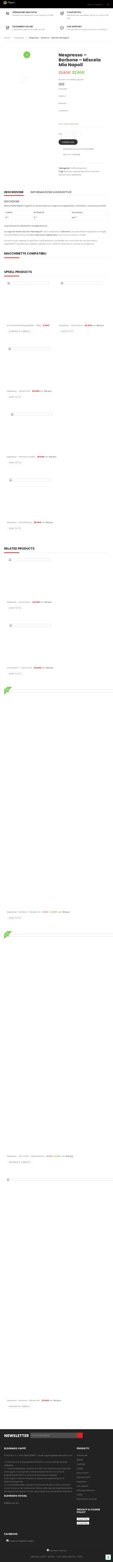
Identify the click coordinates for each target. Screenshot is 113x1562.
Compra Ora (68, 142)
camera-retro (28, 1503)
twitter (33, 1503)
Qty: (61, 134)
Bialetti (80, 1459)
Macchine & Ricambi (87, 1499)
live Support (74, 26)
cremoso (94, 171)
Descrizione (14, 192)
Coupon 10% (74, 12)
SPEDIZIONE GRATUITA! (24, 12)
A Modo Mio (82, 1455)
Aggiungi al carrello (19, 331)
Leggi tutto (67, 331)
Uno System (82, 1486)
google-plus (39, 1503)
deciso (62, 174)
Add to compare (71, 154)
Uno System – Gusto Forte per (30, 667)
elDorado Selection (86, 1490)
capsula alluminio (81, 171)
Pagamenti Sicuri (22, 26)
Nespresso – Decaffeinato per (30, 522)
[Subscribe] (80, 1435)
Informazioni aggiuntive (51, 192)
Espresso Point (83, 1477)
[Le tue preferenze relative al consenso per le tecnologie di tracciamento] (108, 1557)
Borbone (68, 171)
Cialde (80, 1468)
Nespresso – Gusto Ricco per (81, 325)
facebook (22, 1503)
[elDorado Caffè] (12, 2)
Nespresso (19, 37)
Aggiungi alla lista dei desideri (78, 149)
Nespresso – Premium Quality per (31, 456)
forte (68, 174)
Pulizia (80, 1494)
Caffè (73, 168)
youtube (49, 1503)
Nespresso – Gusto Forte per (29, 391)
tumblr (55, 1503)
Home (7, 37)
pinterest (44, 1503)
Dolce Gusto (83, 1472)
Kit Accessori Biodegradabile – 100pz (28, 325)
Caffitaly (81, 1464)
